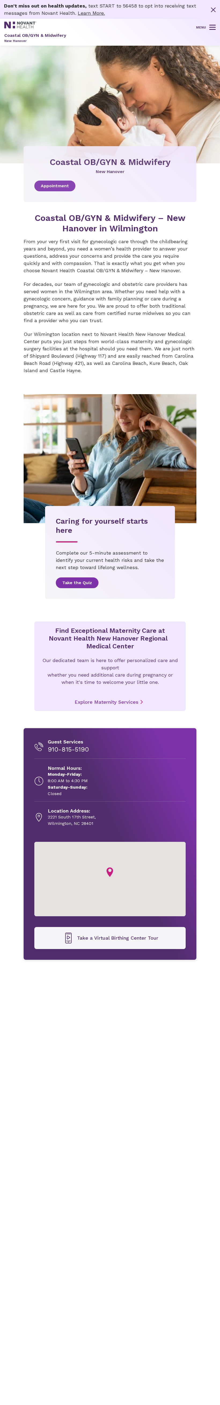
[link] (110, 186)
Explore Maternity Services (106, 702)
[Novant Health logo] (20, 27)
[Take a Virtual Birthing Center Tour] (110, 938)
